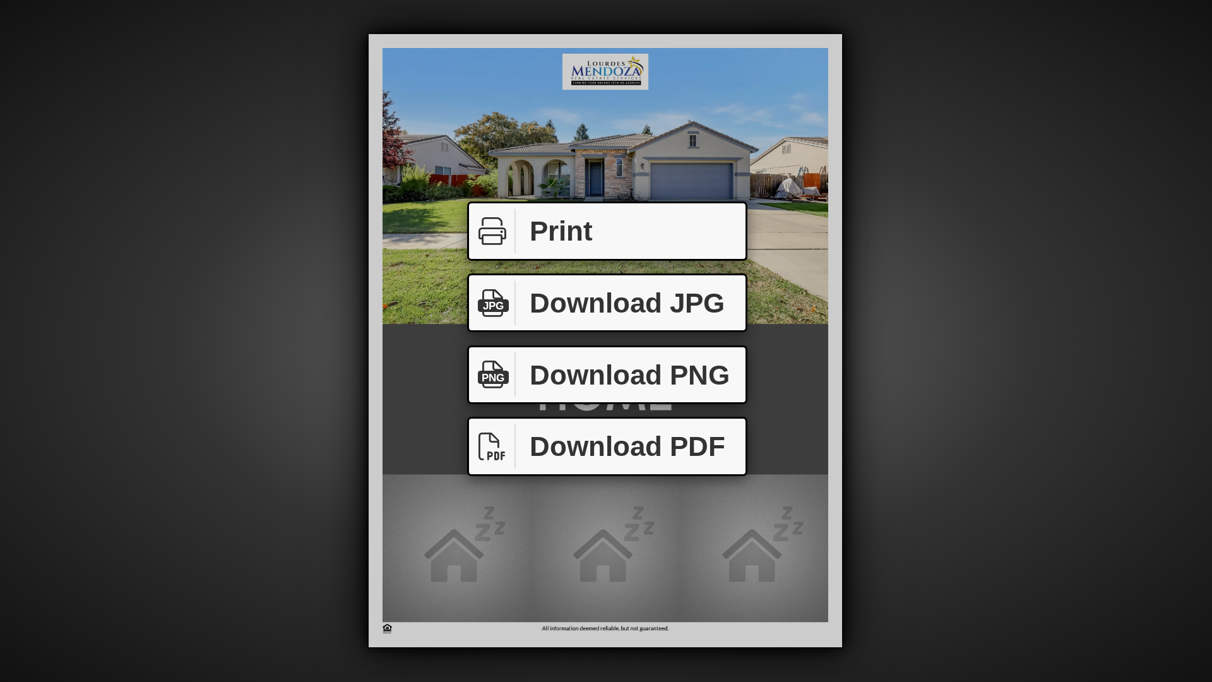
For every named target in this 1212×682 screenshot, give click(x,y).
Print (561, 230)
